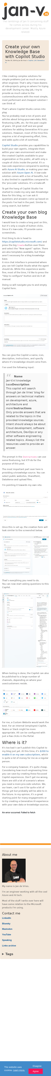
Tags (9, 954)
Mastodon (7, 929)
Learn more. (19, 1070)
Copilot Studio (10, 145)
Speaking (7, 940)
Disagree (37, 1066)
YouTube (6, 934)
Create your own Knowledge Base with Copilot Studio (25, 51)
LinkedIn (6, 918)
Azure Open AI (25, 172)
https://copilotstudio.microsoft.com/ (22, 241)
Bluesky (6, 923)
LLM (35, 60)
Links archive (9, 945)
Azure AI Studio (16, 169)
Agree (36, 1071)
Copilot (30, 60)
